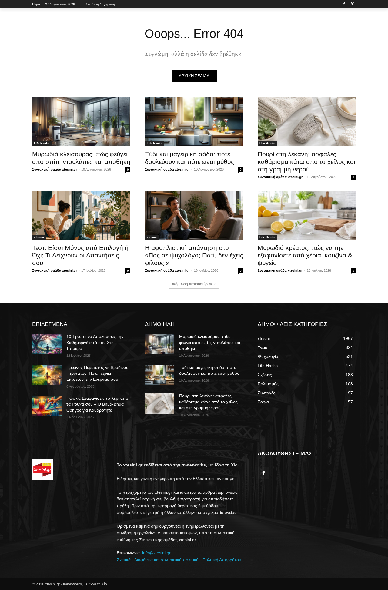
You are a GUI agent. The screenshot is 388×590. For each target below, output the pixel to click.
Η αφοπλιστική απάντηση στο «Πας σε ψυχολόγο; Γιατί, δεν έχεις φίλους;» (194, 255)
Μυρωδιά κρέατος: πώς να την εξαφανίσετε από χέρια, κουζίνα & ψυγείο (305, 255)
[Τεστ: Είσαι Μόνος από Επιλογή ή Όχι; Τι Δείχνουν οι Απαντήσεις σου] (81, 215)
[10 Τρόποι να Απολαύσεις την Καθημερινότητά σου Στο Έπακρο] (47, 344)
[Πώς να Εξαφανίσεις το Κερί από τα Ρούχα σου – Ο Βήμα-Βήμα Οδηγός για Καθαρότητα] (47, 406)
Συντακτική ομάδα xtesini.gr (54, 169)
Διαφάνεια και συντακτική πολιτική (166, 559)
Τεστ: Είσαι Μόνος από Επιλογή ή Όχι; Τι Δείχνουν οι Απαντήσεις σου (80, 255)
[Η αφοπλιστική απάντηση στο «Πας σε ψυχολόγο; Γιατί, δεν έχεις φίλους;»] (194, 215)
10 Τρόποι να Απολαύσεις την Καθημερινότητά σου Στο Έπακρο (94, 342)
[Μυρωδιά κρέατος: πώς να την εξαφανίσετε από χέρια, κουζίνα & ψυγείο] (307, 215)
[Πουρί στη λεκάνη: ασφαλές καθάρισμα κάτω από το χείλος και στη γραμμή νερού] (307, 121)
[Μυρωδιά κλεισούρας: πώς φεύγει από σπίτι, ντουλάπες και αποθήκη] (81, 121)
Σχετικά (124, 559)
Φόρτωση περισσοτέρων (192, 284)
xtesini (39, 237)
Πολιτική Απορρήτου (221, 559)
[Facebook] (343, 4)
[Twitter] (352, 4)
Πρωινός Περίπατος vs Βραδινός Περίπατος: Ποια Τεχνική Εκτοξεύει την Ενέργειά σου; (97, 373)
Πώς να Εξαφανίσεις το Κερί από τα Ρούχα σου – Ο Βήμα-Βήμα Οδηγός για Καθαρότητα (97, 404)
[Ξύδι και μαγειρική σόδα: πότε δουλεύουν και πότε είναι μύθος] (194, 121)
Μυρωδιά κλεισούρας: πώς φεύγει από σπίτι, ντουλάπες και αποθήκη (209, 342)
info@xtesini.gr (156, 552)
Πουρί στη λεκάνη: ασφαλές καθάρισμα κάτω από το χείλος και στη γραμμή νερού (306, 162)
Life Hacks (42, 143)
